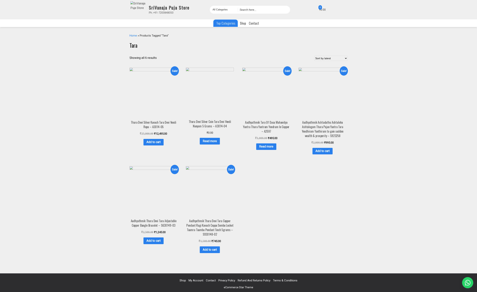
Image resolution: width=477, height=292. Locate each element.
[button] (467, 282)
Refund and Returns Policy (254, 280)
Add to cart (153, 142)
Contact (254, 23)
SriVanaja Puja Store (169, 7)
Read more (210, 141)
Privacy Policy (226, 280)
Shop (243, 23)
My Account (196, 280)
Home (133, 35)
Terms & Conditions (285, 280)
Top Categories (226, 23)
